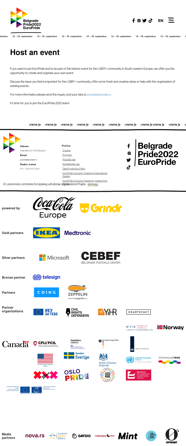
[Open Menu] (171, 20)
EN (160, 20)
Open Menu (171, 20)
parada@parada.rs (28, 159)
